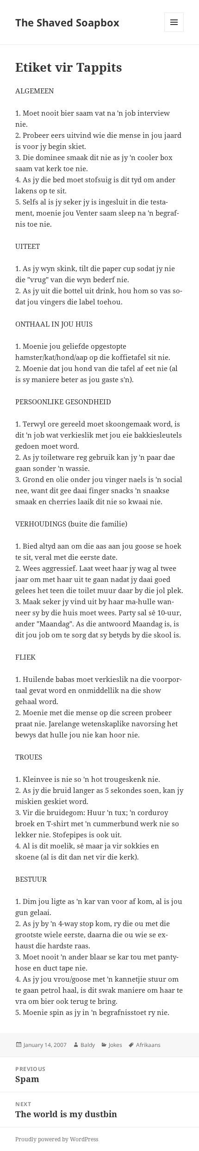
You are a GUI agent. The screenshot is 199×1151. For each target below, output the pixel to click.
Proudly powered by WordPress (56, 1139)
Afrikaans (148, 1045)
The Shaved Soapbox (67, 22)
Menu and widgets (174, 31)
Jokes (115, 1045)
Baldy (88, 1045)
